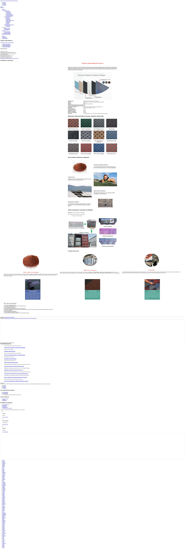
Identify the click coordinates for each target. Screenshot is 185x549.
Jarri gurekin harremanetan (6, 34)
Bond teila (7, 17)
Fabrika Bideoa (4, 400)
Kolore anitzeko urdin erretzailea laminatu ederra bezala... (15, 377)
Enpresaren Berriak (7, 32)
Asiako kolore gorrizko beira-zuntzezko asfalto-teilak (14, 347)
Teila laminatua (8, 11)
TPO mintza (8, 26)
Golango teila (8, 18)
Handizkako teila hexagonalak (10, 358)
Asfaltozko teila (6, 10)
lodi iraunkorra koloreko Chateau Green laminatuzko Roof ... (16, 373)
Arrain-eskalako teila (9, 14)
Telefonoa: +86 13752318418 (4, 0)
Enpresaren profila (7, 28)
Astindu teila (8, 22)
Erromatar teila (8, 21)
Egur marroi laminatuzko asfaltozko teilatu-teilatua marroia (16, 381)
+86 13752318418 (5, 417)
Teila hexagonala (8, 13)
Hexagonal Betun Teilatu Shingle (9, 317)
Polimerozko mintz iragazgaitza (9, 24)
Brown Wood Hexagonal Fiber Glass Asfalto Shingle (14, 355)
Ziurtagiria (3, 399)
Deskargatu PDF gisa (15, 58)
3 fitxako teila (8, 12)
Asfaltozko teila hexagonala (9, 351)
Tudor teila (7, 23)
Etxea (3, 9)
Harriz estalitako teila (5, 404)
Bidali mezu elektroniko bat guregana (6, 58)
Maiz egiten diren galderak (6, 33)
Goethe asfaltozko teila (9, 15)
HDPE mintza (8, 25)
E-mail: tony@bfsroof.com (14, 0)
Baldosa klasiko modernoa (10, 20)
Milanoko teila (8, 19)
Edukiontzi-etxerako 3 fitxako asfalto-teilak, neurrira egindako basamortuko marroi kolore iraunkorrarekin (20, 318)
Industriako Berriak (7, 31)
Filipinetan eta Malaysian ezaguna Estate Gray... (13, 369)
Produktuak (4, 36)
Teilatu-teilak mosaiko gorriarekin (11, 362)
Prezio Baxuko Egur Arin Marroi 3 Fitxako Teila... (14, 366)
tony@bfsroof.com (5, 392)
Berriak (3, 30)
